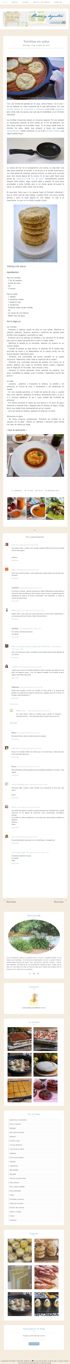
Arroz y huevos (15, 1124)
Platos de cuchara (16, 1203)
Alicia (14, 807)
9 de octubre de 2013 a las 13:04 (28, 807)
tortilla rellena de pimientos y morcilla (26, 109)
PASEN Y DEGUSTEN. (17, 1361)
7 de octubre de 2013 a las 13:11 (30, 628)
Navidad (13, 1174)
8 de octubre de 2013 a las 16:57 (28, 766)
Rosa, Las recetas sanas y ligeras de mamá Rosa (31, 646)
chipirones (59, 109)
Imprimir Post (54, 490)
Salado (25, 2)
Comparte (17, 490)
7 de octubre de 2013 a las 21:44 (31, 687)
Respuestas (15, 704)
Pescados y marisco (17, 1199)
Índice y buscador (41, 2)
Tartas (12, 1216)
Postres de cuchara (17, 1207)
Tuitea (30, 490)
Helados (13, 1161)
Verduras (13, 1220)
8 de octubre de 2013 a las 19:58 (35, 784)
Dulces (15, 2)
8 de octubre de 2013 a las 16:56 (29, 748)
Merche (15, 748)
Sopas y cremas (15, 1211)
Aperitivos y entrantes (18, 1120)
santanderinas (13, 131)
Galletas (13, 1153)
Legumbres (14, 1166)
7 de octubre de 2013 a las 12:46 (32, 610)
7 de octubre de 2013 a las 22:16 (39, 710)
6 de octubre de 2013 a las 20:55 (27, 570)
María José (16, 610)
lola (13, 545)
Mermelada (14, 1170)
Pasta (12, 1195)
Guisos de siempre (17, 1157)
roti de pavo (37, 178)
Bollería (12, 1136)
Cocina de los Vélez (17, 1149)
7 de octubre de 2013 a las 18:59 (29, 667)
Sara (13, 570)
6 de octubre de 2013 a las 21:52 (30, 588)
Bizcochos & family (17, 1132)
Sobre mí (58, 2)
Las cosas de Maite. (42, 1361)
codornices (21, 178)
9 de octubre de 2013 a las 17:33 (37, 852)
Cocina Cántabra (16, 1145)
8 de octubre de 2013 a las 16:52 (28, 733)
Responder (15, 560)
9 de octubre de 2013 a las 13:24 (25, 837)
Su (13, 837)
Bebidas (13, 1128)
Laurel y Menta (18, 784)
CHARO (15, 667)
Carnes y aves (15, 1140)
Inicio (4, 2)
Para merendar (15, 1191)
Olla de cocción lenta (18, 1178)
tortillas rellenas (52, 131)
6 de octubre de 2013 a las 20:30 (26, 545)
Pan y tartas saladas (17, 1186)
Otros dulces (14, 1182)
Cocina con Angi (18, 852)
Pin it (40, 490)
